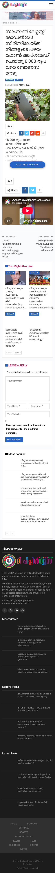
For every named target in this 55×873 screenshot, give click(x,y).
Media (23, 849)
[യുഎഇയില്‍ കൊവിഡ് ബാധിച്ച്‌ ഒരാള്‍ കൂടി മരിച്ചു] (8, 806)
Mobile (19, 80)
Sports (23, 832)
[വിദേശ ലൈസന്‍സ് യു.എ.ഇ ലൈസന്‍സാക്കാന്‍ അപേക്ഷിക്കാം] (8, 673)
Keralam (9, 80)
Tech (33, 841)
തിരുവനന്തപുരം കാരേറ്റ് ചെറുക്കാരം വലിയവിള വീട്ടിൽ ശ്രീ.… (34, 463)
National (23, 828)
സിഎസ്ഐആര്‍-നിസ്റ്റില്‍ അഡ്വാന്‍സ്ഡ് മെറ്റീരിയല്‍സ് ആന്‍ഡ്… (31, 724)
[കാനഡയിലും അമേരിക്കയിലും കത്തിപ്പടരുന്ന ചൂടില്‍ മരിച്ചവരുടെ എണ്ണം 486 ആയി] (8, 629)
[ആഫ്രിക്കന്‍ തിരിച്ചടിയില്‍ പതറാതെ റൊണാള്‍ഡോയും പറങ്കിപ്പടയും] (8, 697)
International (23, 836)
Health (16, 841)
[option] (27, 492)
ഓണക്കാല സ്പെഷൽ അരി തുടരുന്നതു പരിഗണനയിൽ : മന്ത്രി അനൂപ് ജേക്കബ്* (33, 491)
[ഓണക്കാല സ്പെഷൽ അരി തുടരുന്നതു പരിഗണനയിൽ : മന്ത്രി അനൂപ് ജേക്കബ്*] (15, 319)
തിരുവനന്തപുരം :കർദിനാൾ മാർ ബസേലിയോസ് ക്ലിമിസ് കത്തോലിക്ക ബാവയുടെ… (34, 477)
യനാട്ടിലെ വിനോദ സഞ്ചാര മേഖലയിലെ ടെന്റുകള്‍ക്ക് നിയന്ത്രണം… (31, 643)
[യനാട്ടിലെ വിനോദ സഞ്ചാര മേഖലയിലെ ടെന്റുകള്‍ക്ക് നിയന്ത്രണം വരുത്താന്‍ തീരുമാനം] (8, 643)
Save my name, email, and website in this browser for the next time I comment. (26, 429)
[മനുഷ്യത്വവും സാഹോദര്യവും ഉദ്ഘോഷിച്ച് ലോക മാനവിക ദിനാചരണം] (11, 520)
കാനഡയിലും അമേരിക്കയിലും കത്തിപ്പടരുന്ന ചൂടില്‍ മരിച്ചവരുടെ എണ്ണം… (33, 629)
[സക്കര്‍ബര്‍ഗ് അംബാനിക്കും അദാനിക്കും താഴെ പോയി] (8, 792)
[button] (27, 15)
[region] (27, 15)
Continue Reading (27, 164)
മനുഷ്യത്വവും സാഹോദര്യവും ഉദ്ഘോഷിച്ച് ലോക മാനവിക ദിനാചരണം (34, 519)
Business (14, 845)
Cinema (34, 845)
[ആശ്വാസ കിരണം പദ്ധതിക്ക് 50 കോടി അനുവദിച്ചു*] (39, 319)
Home (14, 823)
